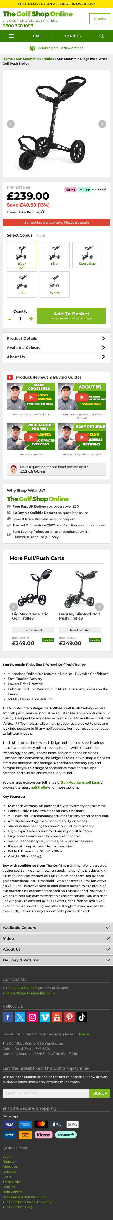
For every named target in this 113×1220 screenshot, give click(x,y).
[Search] (101, 36)
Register (9, 1161)
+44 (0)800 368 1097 (21, 988)
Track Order (12, 1182)
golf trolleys (40, 787)
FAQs (7, 1177)
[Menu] (11, 36)
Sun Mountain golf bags (80, 782)
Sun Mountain (27, 59)
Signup (100, 1093)
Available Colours (23, 347)
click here (81, 1034)
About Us (16, 356)
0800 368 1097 (18, 25)
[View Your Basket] (100, 19)
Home (36, 36)
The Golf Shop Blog (18, 1207)
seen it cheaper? (44, 519)
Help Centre (12, 1192)
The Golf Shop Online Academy (27, 1202)
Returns (9, 1187)
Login (7, 1156)
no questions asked (50, 513)
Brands (72, 36)
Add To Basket (71, 314)
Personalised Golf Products (24, 1197)
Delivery (9, 1172)
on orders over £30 (46, 506)
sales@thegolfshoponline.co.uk (30, 993)
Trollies (48, 59)
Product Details (22, 338)
